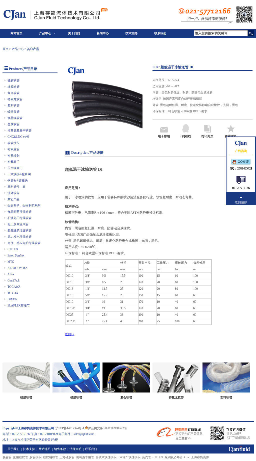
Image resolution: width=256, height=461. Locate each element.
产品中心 (45, 33)
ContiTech (14, 280)
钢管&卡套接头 (18, 180)
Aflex (11, 274)
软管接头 (14, 143)
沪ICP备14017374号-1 (70, 428)
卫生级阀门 (15, 168)
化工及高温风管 (18, 224)
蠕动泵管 (14, 112)
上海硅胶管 (67, 457)
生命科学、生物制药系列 (24, 205)
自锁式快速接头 (106, 457)
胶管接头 (36, 457)
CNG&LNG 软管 (18, 136)
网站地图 (44, 449)
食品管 (7, 457)
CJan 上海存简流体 (196, 457)
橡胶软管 (14, 86)
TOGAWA (14, 286)
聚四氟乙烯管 (174, 457)
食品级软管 (15, 118)
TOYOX (13, 293)
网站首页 (16, 33)
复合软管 (14, 93)
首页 (5, 49)
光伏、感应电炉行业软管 (24, 243)
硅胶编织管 (50, 457)
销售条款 (60, 449)
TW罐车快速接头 (129, 457)
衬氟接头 (14, 155)
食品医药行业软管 (20, 212)
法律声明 (76, 449)
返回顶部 (241, 202)
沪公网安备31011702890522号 (107, 428)
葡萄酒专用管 (85, 457)
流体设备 (14, 193)
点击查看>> (183, 438)
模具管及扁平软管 (20, 130)
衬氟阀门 (14, 162)
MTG (11, 262)
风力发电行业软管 (20, 236)
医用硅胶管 (20, 457)
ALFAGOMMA (18, 268)
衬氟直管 (14, 149)
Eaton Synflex (16, 255)
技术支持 (132, 33)
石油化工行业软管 (20, 218)
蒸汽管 (146, 457)
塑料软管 (14, 105)
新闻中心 (103, 33)
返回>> (69, 334)
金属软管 (14, 124)
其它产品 (14, 199)
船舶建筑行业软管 (20, 230)
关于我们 (74, 33)
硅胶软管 (14, 80)
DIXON (13, 299)
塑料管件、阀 (17, 186)
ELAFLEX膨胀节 (19, 305)
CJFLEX (13, 249)
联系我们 (160, 33)
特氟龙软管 (15, 99)
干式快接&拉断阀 (19, 174)
